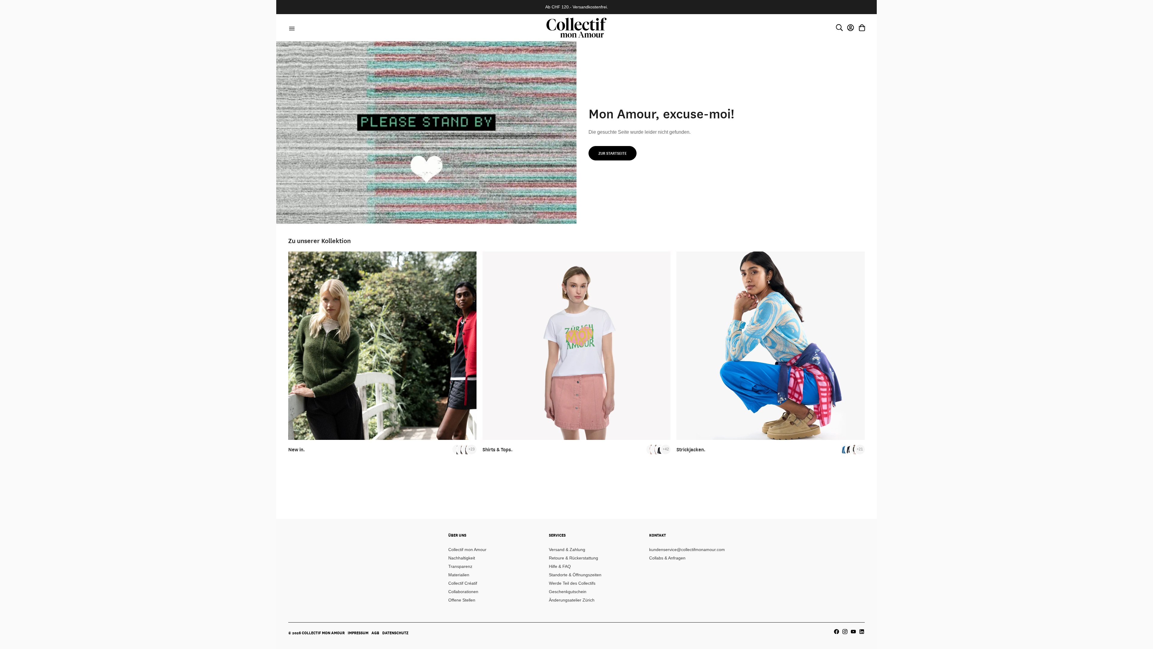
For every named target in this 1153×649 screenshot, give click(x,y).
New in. (296, 449)
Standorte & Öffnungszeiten (575, 574)
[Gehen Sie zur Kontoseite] (850, 27)
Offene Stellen (461, 600)
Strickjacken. (690, 449)
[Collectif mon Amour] (576, 27)
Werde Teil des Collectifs (572, 583)
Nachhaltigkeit (461, 558)
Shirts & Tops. (498, 449)
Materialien (458, 574)
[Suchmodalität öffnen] (839, 27)
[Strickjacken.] (770, 345)
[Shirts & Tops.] (577, 345)
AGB (375, 632)
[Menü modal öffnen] (291, 27)
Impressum (358, 632)
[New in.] (382, 345)
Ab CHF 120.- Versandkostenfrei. (576, 7)
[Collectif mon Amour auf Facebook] (837, 632)
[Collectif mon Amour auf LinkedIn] (862, 632)
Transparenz (460, 566)
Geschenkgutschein (567, 591)
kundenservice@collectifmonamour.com (687, 549)
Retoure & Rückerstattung (573, 558)
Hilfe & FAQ (560, 566)
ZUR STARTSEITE (612, 153)
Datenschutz (395, 632)
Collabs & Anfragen (667, 558)
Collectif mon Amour (467, 549)
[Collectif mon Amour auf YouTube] (853, 632)
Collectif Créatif (462, 583)
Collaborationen (463, 591)
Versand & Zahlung (567, 549)
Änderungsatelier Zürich (572, 600)
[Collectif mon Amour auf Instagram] (845, 632)
